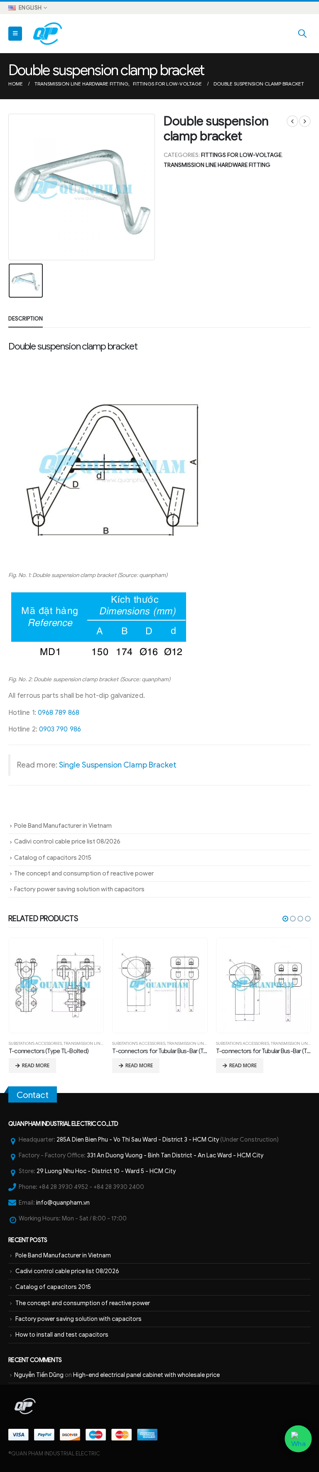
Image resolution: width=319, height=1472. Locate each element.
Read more (35, 1065)
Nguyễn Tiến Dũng (39, 1375)
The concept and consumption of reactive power (84, 873)
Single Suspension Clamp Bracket (118, 765)
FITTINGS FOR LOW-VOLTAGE (241, 155)
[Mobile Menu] (15, 34)
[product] (56, 985)
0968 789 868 (58, 713)
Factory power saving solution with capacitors (79, 889)
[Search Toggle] (302, 33)
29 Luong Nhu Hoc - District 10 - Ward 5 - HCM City (106, 1171)
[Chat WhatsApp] (298, 1438)
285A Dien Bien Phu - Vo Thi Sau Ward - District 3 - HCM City (137, 1139)
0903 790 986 (60, 729)
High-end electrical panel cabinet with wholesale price (146, 1375)
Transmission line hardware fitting (217, 165)
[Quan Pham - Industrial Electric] (48, 33)
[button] (285, 919)
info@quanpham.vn (63, 1202)
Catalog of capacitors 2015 (52, 857)
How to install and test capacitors (61, 1334)
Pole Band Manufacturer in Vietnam (63, 825)
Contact (33, 1095)
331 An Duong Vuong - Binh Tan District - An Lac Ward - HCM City (175, 1155)
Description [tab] (25, 318)
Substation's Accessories (35, 1043)
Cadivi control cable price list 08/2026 (67, 841)
